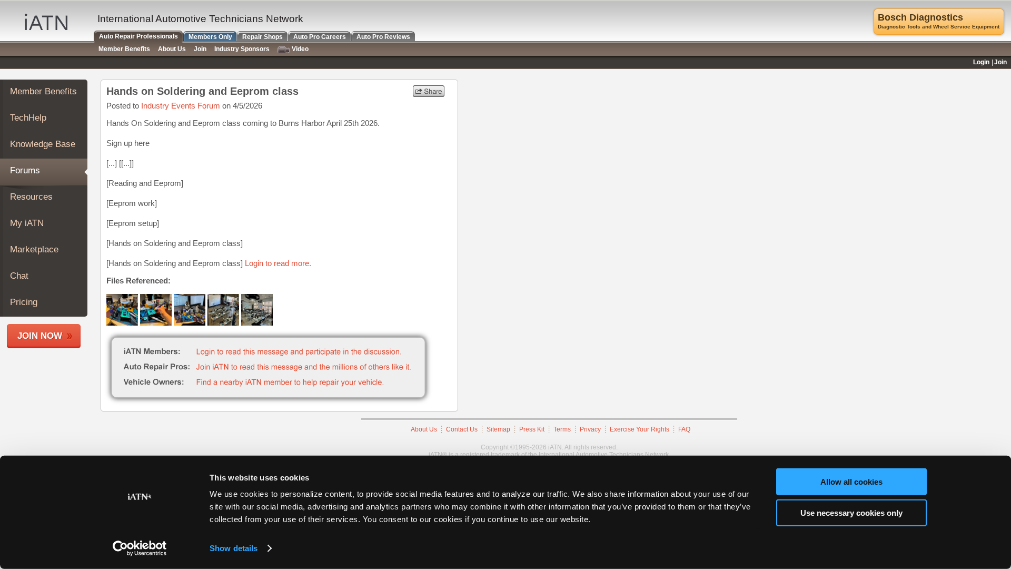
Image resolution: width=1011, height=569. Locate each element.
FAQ (684, 429)
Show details (233, 548)
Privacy (590, 429)
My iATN (27, 223)
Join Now (39, 336)
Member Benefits (43, 91)
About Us (424, 429)
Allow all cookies (851, 481)
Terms (562, 429)
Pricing (23, 302)
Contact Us (462, 429)
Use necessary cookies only (851, 512)
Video (300, 49)
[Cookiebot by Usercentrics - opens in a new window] (140, 548)
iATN (46, 22)
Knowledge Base (42, 144)
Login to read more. (278, 263)
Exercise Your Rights (639, 429)
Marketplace (34, 249)
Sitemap (498, 429)
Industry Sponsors (242, 49)
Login (981, 62)
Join (200, 49)
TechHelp (28, 118)
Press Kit (531, 429)
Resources (31, 197)
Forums (25, 170)
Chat (19, 276)
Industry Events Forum (180, 105)
